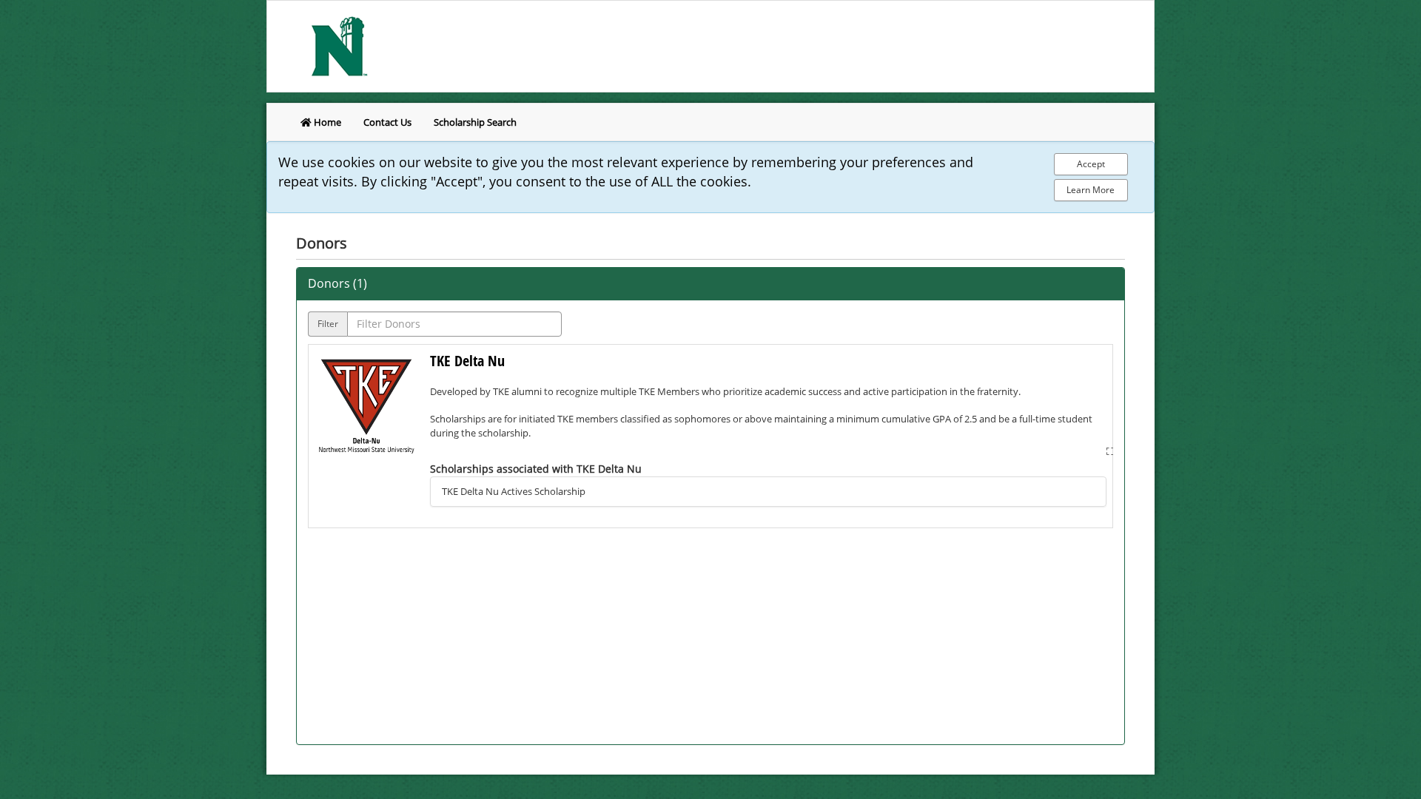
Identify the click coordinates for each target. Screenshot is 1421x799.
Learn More (1090, 189)
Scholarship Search (475, 122)
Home (326, 122)
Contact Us (387, 122)
